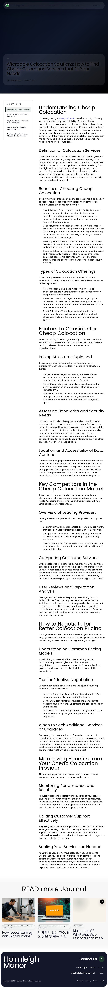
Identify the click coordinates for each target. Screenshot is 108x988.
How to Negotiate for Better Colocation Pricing (17, 128)
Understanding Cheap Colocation (18, 110)
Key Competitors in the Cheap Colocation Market (17, 122)
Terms (95, 981)
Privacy (88, 981)
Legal (102, 981)
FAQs (101, 967)
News (92, 967)
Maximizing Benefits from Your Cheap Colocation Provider (17, 135)
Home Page (81, 967)
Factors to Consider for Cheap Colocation (17, 115)
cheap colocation (67, 118)
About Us (80, 981)
